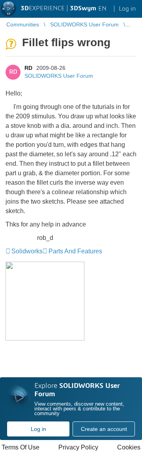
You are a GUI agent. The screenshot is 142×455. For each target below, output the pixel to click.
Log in (38, 429)
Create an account (104, 429)
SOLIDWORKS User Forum (58, 76)
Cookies (128, 447)
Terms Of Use (20, 447)
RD (28, 68)
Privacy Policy (78, 447)
